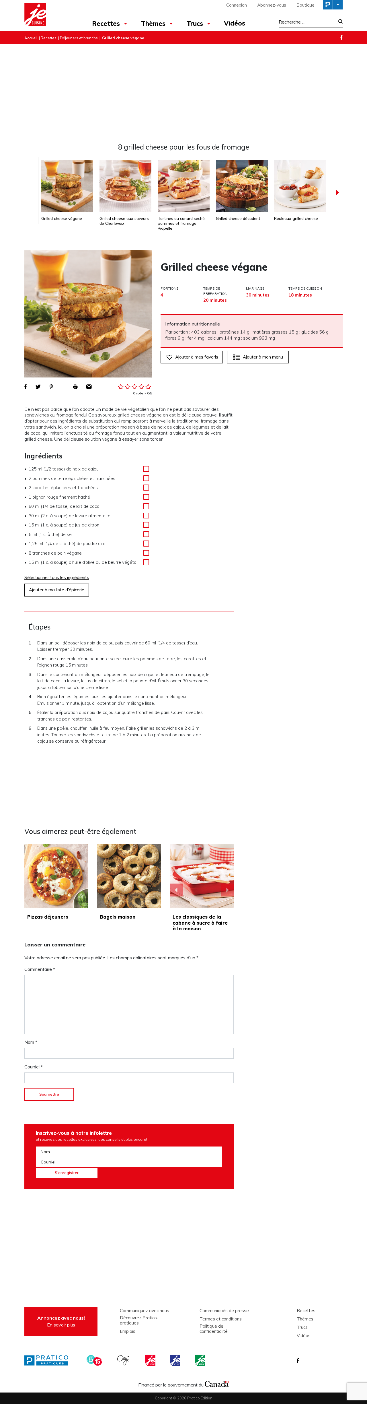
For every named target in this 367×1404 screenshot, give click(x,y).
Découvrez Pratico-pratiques (139, 1320)
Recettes (106, 24)
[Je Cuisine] (49, 15)
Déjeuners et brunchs (79, 38)
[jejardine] (200, 1360)
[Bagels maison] (129, 876)
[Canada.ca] (217, 1383)
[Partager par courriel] (89, 386)
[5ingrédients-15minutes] (95, 1360)
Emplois (127, 1331)
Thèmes (153, 24)
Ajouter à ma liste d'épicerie (56, 589)
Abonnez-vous (271, 5)
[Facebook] (341, 37)
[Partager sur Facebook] (25, 386)
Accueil (30, 38)
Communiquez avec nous (144, 1310)
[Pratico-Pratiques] (48, 1360)
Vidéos (234, 23)
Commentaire (39, 969)
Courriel (33, 1067)
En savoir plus (61, 1321)
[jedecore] (175, 1360)
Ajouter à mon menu (263, 357)
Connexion (236, 5)
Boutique (305, 5)
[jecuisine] (151, 1360)
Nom (30, 1042)
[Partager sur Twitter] (38, 386)
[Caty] (124, 1360)
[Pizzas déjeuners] (56, 876)
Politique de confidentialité (214, 1329)
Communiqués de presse (224, 1310)
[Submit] (339, 22)
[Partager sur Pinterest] (51, 386)
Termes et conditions (221, 1319)
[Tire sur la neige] (202, 876)
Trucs (195, 24)
